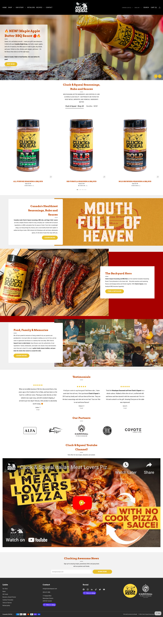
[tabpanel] (81, 150)
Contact (49, 7)
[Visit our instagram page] (88, 589)
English (137, 7)
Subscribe (102, 571)
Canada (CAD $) (126, 7)
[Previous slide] (156, 76)
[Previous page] (3, 145)
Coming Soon (13, 66)
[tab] (77, 189)
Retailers (31, 7)
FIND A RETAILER (114, 291)
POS (124, 614)
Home (5, 7)
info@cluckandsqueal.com (50, 588)
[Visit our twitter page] (100, 589)
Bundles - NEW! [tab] (92, 106)
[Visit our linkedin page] (92, 589)
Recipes (39, 7)
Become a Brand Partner (9, 597)
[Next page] (160, 145)
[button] (80, 78)
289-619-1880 (46, 592)
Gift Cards (5, 594)
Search (146, 7)
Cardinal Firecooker (8, 600)
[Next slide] (159, 76)
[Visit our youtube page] (104, 589)
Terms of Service (7, 602)
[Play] (81, 502)
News (4, 591)
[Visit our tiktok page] (96, 589)
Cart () (154, 7)
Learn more (49, 237)
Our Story (20, 7)
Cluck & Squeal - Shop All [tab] (74, 106)
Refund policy (6, 605)
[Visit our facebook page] (84, 589)
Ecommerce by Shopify (132, 614)
